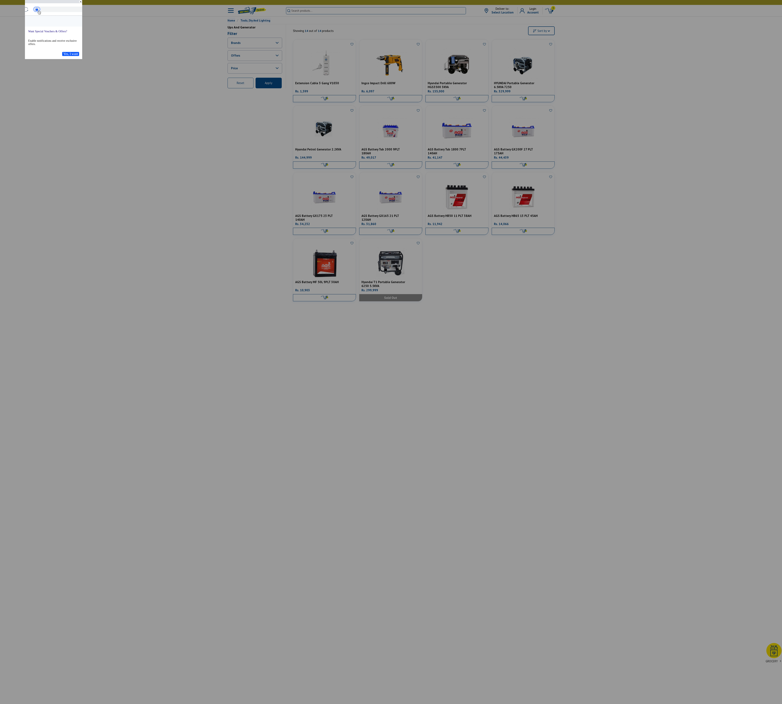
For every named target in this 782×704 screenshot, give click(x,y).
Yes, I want (70, 54)
